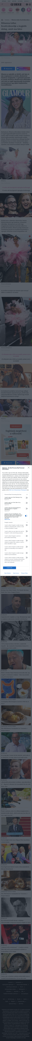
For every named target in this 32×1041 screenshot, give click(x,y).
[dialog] (16, 520)
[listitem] (16, 494)
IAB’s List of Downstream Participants (18, 490)
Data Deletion (7, 573)
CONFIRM (9, 567)
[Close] (29, 468)
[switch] (26, 498)
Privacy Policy (24, 573)
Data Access (16, 573)
